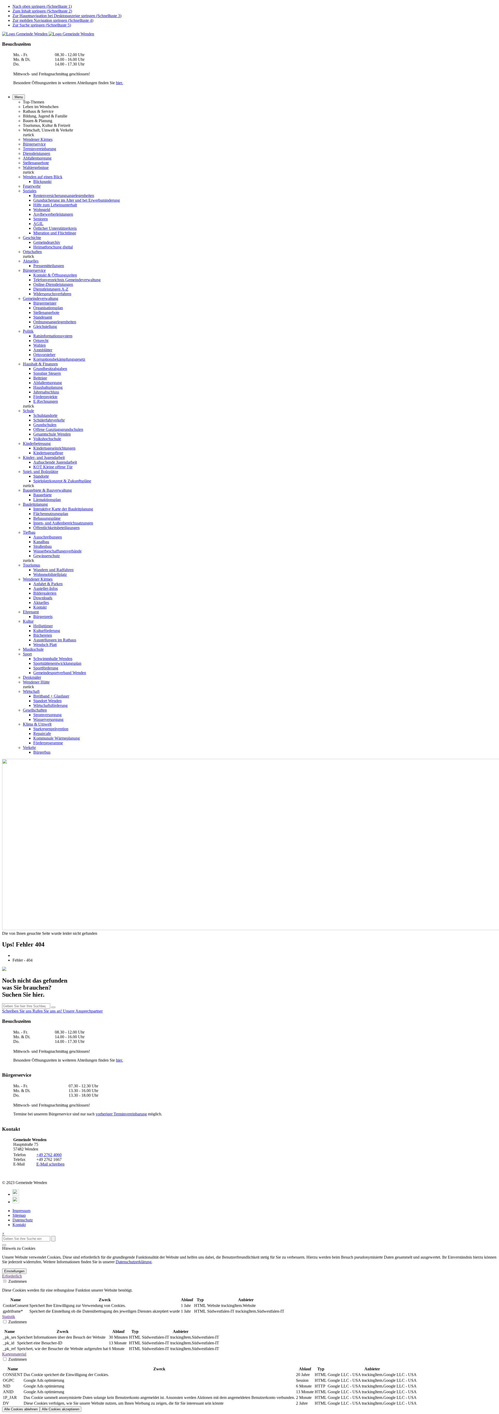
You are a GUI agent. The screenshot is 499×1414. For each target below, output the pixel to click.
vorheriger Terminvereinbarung (121, 1114)
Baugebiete (42, 495)
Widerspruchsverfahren (52, 294)
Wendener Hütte (36, 682)
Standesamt (42, 317)
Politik (28, 331)
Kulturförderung (46, 630)
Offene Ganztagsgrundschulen (58, 429)
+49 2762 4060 (49, 1155)
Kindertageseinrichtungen (54, 448)
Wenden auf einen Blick (42, 177)
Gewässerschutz (46, 556)
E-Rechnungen (45, 401)
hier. (119, 83)
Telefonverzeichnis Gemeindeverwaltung (67, 280)
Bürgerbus (41, 752)
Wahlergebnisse (36, 167)
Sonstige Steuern (47, 373)
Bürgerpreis (42, 616)
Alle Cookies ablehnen (21, 1409)
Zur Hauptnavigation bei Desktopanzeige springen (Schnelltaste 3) (66, 16)
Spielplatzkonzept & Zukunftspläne (62, 481)
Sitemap (19, 1215)
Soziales (29, 191)
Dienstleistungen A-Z (50, 289)
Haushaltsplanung (48, 387)
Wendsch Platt (45, 644)
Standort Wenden (47, 701)
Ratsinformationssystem (52, 336)
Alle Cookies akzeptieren (60, 1409)
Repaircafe (42, 733)
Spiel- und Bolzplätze (40, 471)
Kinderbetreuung (37, 443)
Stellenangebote (36, 163)
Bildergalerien (44, 593)
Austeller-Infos (45, 588)
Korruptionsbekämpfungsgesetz (59, 359)
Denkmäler (32, 677)
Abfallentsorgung (37, 158)
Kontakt (40, 607)
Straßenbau (42, 546)
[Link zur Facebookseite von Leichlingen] (15, 1194)
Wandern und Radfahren (53, 570)
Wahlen (39, 345)
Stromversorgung (47, 715)
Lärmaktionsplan (47, 499)
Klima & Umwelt (37, 724)
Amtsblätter (42, 350)
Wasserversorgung (48, 719)
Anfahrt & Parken (48, 584)
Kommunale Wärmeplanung (56, 738)
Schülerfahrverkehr (49, 420)
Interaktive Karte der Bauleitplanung (63, 509)
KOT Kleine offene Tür (53, 467)
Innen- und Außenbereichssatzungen (63, 523)
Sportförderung (45, 668)
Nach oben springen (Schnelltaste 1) (42, 6)
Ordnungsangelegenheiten (54, 322)
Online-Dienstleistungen (53, 284)
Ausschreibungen (47, 537)
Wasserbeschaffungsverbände (57, 551)
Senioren (40, 219)
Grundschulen (44, 425)
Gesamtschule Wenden (52, 434)
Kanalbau (41, 542)
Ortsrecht (40, 340)
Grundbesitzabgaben (50, 368)
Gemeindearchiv (46, 242)
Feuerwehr (32, 186)
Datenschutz (22, 1220)
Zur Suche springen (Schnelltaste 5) (41, 25)
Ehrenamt (31, 612)
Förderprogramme (48, 743)
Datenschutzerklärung (134, 1262)
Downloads (42, 598)
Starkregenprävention (50, 729)
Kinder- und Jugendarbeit (44, 457)
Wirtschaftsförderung (50, 705)
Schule (28, 411)
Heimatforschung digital (53, 247)
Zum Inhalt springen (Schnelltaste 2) (42, 11)
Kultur (28, 621)
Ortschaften (32, 251)
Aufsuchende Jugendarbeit (55, 462)
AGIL (38, 223)
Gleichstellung (45, 326)
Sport (27, 654)
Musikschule (33, 649)
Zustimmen (17, 1281)
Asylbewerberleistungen (53, 214)
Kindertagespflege (48, 453)
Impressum (21, 1210)
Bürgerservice (34, 144)
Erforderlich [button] (12, 1276)
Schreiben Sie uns (17, 1011)
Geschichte (32, 237)
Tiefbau (29, 532)
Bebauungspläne (47, 518)
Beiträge (40, 378)
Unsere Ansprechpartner (83, 1011)
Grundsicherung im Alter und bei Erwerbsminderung (76, 200)
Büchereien (42, 635)
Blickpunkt (42, 181)
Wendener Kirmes (37, 139)
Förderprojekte (45, 396)
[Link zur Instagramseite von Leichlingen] (15, 1202)
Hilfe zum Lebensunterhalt (55, 205)
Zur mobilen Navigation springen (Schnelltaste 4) (52, 20)
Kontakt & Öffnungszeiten (55, 275)
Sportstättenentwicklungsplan (57, 663)
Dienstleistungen (36, 153)
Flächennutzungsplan (50, 513)
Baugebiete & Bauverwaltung (47, 490)
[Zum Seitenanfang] (4, 1245)
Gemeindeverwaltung (40, 298)
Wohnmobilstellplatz (50, 574)
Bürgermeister (44, 303)
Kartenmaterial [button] (14, 1354)
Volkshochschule (47, 439)
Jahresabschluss (46, 392)
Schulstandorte (45, 415)
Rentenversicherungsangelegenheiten (63, 195)
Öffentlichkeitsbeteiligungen (56, 527)
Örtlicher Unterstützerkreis (55, 228)
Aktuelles (30, 261)
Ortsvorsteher (44, 354)
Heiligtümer (43, 626)
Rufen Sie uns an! (47, 1011)
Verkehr (29, 747)
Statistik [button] (8, 1316)
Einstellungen (14, 1271)
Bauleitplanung (35, 504)
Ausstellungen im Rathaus (54, 640)
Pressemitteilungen (48, 266)
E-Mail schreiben (50, 1164)
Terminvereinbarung (39, 149)
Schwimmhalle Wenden (52, 658)
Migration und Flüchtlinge (54, 233)
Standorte (41, 476)
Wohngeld (41, 209)
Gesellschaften (35, 710)
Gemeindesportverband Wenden (59, 672)
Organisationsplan (48, 308)
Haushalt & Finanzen (40, 364)
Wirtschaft (31, 691)
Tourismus (31, 565)
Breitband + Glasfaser (51, 696)
